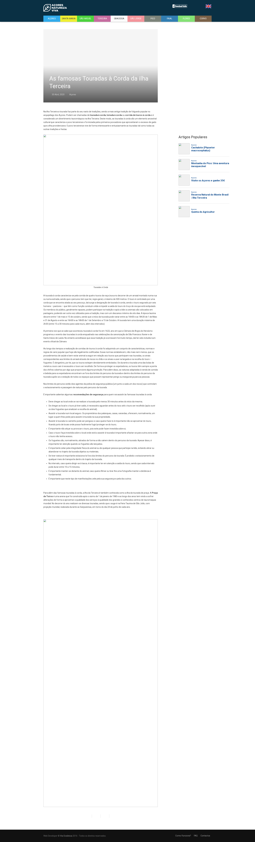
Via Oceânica (66, 836)
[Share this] (89, 816)
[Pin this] (112, 816)
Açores (72, 94)
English (208, 6)
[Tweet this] (96, 816)
